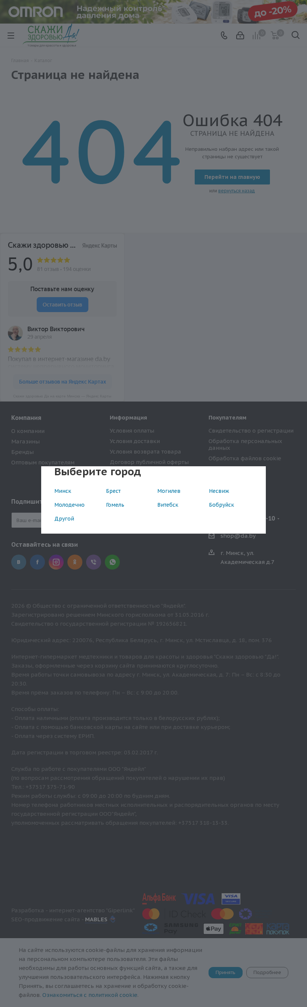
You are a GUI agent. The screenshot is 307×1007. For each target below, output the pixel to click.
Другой (64, 518)
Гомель (115, 504)
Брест (113, 491)
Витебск (167, 504)
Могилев (168, 491)
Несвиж (219, 491)
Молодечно (69, 504)
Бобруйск (221, 504)
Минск (62, 491)
